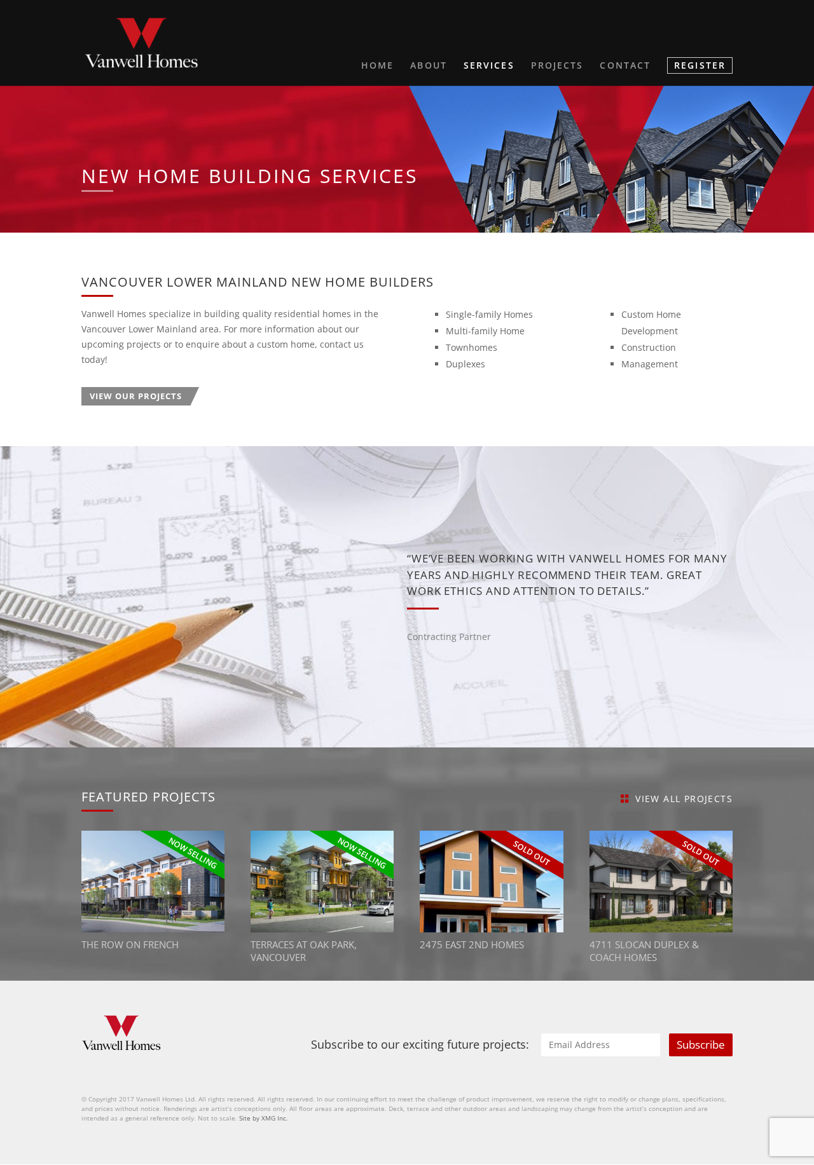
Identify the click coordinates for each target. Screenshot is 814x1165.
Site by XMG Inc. (263, 1118)
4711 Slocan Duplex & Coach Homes (644, 951)
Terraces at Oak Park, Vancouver (304, 951)
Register (700, 65)
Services (489, 66)
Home (377, 66)
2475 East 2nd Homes (472, 945)
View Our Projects (136, 396)
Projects (557, 66)
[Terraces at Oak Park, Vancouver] (322, 881)
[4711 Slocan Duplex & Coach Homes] (661, 881)
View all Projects (684, 799)
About (428, 66)
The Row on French (130, 945)
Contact (625, 66)
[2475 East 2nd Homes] (491, 881)
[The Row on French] (152, 881)
